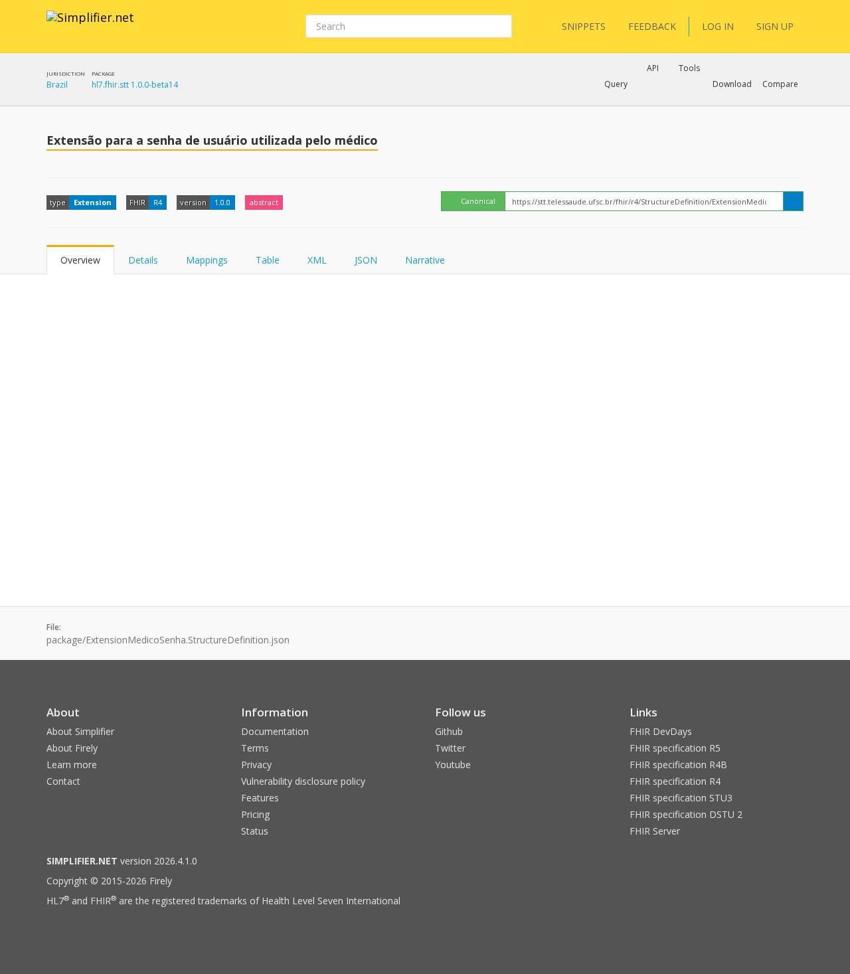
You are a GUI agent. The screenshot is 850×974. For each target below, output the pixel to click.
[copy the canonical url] (793, 201)
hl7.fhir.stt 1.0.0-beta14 (135, 84)
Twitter (450, 748)
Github (449, 731)
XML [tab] (317, 260)
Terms (255, 748)
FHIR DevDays (661, 731)
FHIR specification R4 (675, 781)
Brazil (57, 84)
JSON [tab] (366, 260)
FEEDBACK (652, 26)
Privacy (256, 764)
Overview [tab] (80, 260)
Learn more (71, 764)
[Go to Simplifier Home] (90, 25)
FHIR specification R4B (678, 764)
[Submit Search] (500, 27)
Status (254, 831)
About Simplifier (80, 731)
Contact (63, 781)
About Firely (72, 748)
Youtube (453, 764)
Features (260, 797)
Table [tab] (268, 260)
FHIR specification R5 (675, 748)
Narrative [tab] (425, 260)
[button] (616, 84)
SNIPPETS (584, 26)
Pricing (255, 814)
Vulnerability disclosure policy (303, 781)
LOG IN (718, 26)
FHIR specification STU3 (681, 797)
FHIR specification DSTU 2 (686, 814)
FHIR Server (655, 831)
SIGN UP (775, 26)
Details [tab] (143, 260)
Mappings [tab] (207, 260)
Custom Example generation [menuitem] (630, 102)
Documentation (275, 731)
